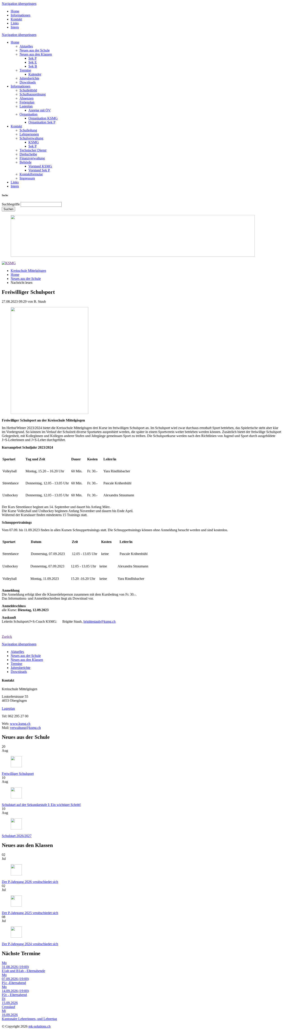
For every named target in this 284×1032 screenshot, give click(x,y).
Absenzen (27, 98)
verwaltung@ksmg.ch (25, 728)
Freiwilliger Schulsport (18, 773)
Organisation (28, 114)
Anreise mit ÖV (39, 110)
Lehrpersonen (29, 134)
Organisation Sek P (41, 122)
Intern (15, 27)
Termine (25, 70)
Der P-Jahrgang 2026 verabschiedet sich (30, 882)
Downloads (28, 82)
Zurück (7, 636)
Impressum (27, 178)
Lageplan (26, 106)
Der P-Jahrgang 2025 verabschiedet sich (30, 913)
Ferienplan (27, 102)
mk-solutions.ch (39, 1026)
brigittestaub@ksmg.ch (99, 621)
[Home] (9, 263)
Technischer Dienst (33, 150)
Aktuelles (26, 46)
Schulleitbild (28, 90)
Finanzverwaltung (32, 158)
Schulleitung (28, 130)
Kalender (34, 74)
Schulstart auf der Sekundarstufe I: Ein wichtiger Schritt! (41, 805)
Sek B (32, 66)
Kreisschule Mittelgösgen (28, 270)
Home (15, 11)
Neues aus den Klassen (36, 54)
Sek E (32, 62)
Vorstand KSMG (40, 166)
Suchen (8, 209)
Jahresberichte (29, 78)
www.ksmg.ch (20, 724)
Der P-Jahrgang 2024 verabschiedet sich (30, 944)
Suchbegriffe (11, 204)
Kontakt (16, 19)
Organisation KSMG (43, 118)
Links (15, 23)
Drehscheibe (28, 154)
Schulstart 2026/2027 (17, 836)
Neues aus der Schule (35, 50)
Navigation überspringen (19, 4)
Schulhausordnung (33, 94)
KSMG (33, 142)
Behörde (26, 162)
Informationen (20, 15)
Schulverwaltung (31, 138)
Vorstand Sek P (39, 170)
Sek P (32, 58)
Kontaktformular (31, 174)
